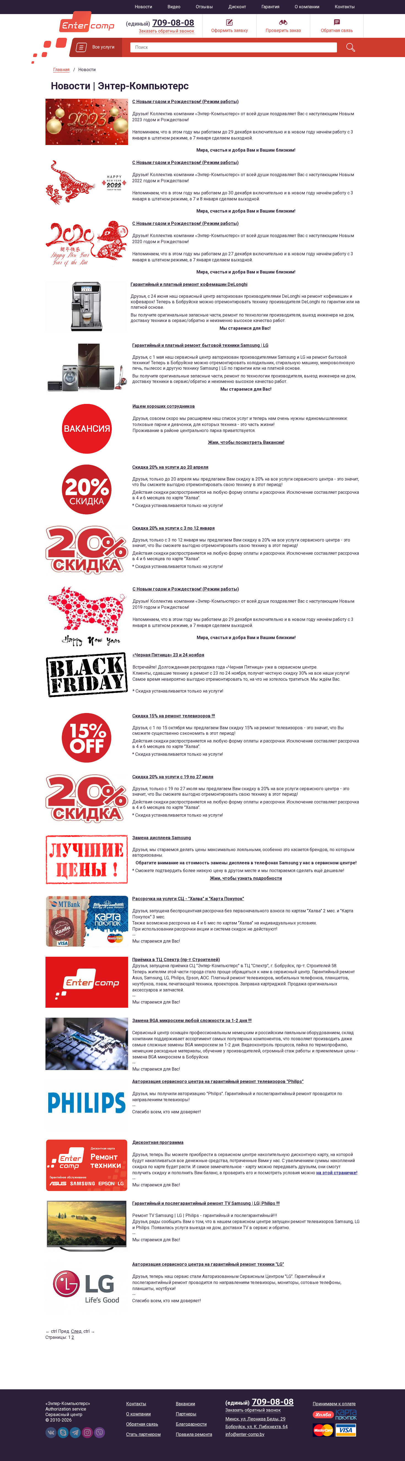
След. (76, 1331)
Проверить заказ (283, 30)
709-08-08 (173, 22)
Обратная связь (337, 30)
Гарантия (270, 6)
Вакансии (185, 1403)
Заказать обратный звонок (166, 31)
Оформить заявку (229, 30)
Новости (143, 6)
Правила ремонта (194, 1434)
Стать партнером (143, 1434)
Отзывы (204, 6)
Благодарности (191, 1424)
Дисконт (237, 6)
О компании (307, 6)
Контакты (345, 6)
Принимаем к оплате (334, 1403)
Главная (61, 69)
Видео (174, 6)
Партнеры (186, 1414)
